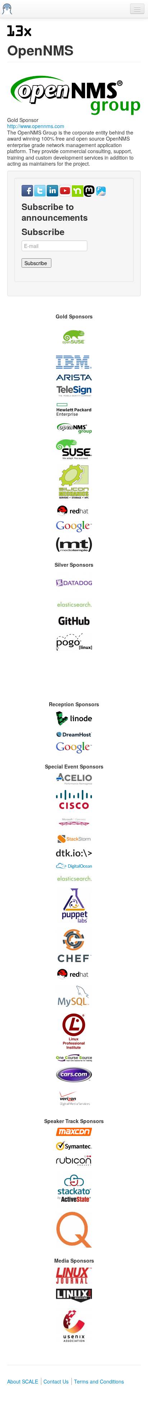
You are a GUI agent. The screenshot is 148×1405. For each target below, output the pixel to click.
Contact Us (56, 1381)
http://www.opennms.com (35, 126)
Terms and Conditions (99, 1381)
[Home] (7, 9)
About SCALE (22, 1381)
